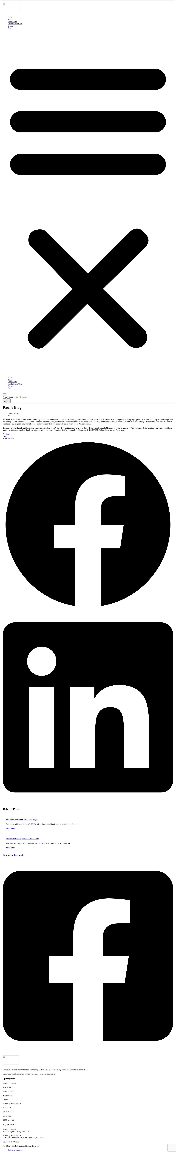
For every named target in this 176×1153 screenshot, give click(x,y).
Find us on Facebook (13, 855)
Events (10, 26)
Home (10, 17)
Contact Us (15, 30)
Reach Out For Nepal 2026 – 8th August (22, 819)
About (10, 19)
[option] (4, 400)
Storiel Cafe (12, 22)
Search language (9, 397)
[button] (88, 203)
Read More (10, 828)
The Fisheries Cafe (15, 24)
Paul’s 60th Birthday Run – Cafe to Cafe (22, 839)
